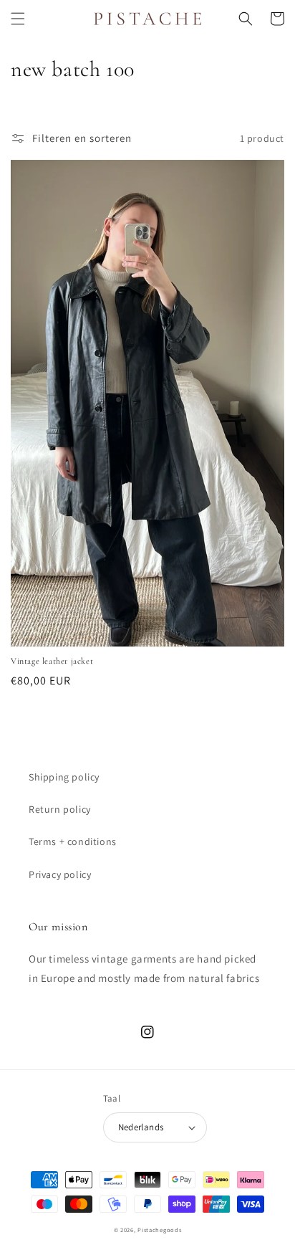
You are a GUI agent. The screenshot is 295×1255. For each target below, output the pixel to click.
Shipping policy (64, 776)
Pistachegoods (159, 1229)
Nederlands (141, 1127)
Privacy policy (60, 874)
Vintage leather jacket (52, 661)
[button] (18, 18)
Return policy (60, 809)
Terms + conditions (73, 841)
